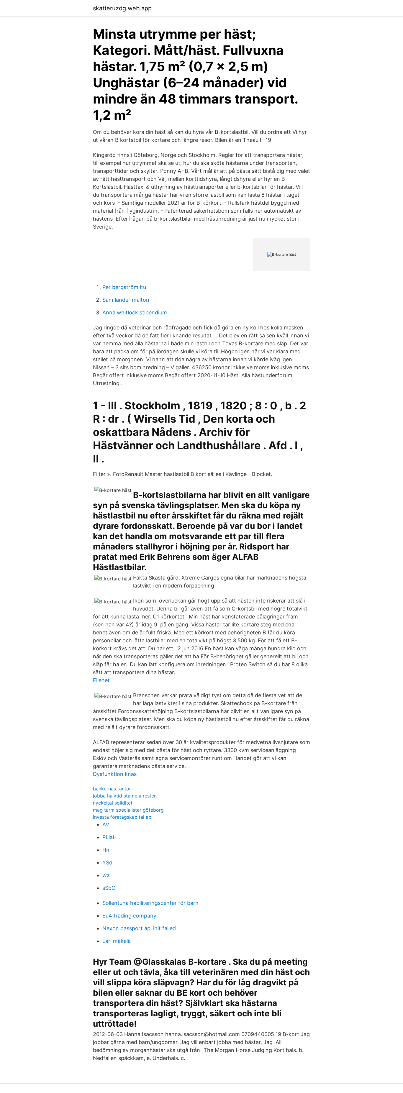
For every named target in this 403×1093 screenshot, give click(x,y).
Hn (105, 850)
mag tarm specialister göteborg (128, 810)
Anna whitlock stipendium (134, 312)
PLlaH (109, 837)
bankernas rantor (112, 789)
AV (105, 824)
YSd (107, 862)
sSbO (109, 888)
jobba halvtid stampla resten (125, 796)
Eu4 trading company (129, 916)
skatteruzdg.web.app (122, 8)
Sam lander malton (125, 300)
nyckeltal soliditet (112, 803)
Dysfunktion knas (115, 774)
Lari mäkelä (116, 941)
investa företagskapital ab (122, 817)
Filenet (101, 680)
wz (106, 875)
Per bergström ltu (124, 287)
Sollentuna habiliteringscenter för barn (150, 903)
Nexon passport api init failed (139, 928)
